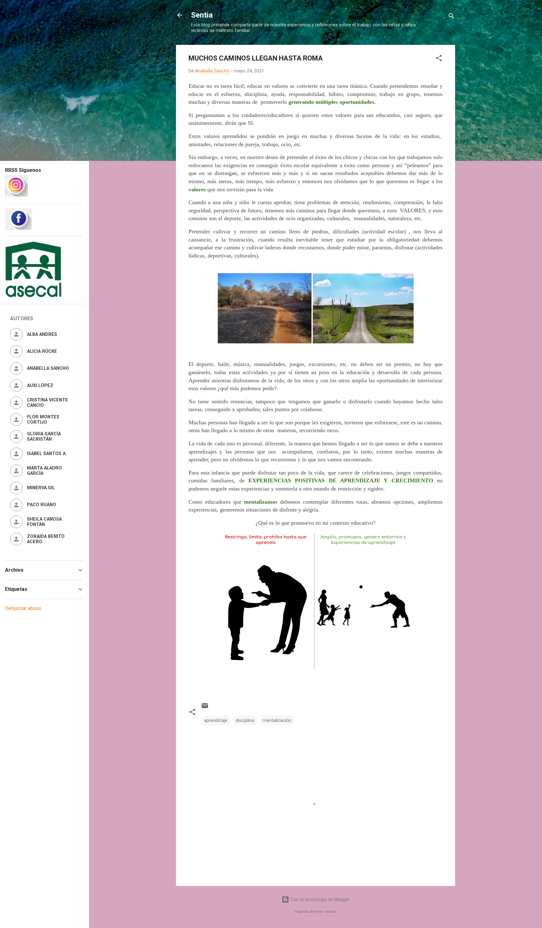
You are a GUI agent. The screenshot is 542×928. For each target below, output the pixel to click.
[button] (439, 59)
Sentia (202, 15)
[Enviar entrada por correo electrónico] (205, 708)
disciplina (245, 720)
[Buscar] (451, 17)
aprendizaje (215, 720)
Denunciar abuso (23, 608)
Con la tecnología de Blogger (319, 899)
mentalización (277, 720)
